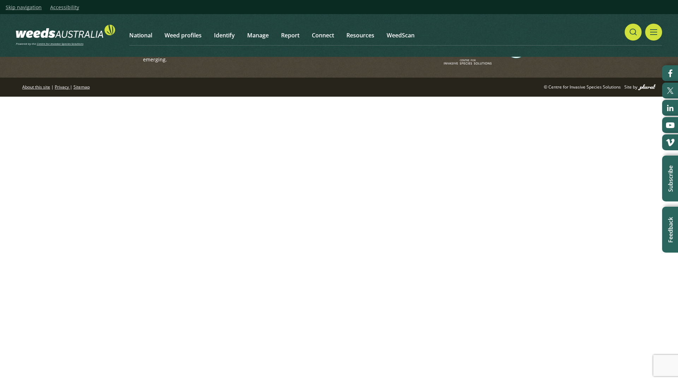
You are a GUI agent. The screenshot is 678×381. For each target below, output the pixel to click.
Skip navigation (24, 7)
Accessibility (64, 7)
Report (290, 35)
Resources (360, 35)
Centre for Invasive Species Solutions (60, 44)
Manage (258, 35)
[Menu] (653, 32)
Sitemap (81, 87)
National (140, 35)
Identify (224, 35)
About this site (36, 87)
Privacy (62, 87)
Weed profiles (183, 35)
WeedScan (401, 35)
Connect (323, 35)
